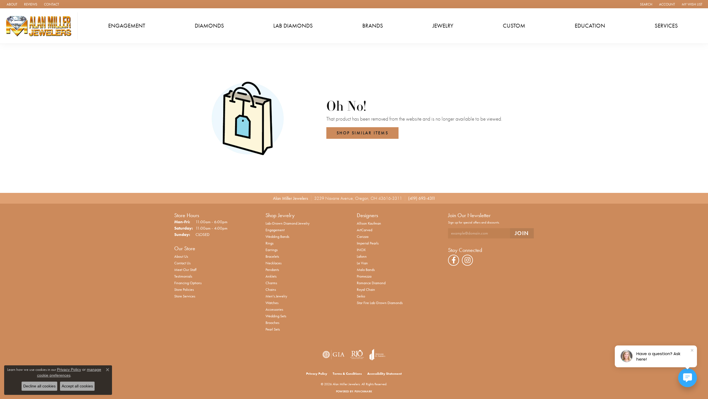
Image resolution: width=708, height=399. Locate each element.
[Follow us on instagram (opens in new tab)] (467, 260)
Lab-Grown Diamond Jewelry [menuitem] (287, 223)
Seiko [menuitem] (361, 296)
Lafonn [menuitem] (362, 256)
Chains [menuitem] (271, 289)
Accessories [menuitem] (274, 309)
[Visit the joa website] (377, 354)
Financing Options (188, 282)
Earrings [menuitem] (272, 249)
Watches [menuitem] (272, 302)
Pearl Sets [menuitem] (273, 329)
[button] (645, 4)
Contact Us (182, 262)
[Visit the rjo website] (357, 354)
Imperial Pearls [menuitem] (368, 243)
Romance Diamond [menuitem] (371, 282)
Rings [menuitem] (270, 243)
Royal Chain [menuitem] (366, 289)
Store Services (184, 296)
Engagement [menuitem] (275, 229)
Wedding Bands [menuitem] (277, 236)
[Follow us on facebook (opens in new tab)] (453, 260)
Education (590, 25)
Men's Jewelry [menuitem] (276, 296)
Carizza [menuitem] (362, 236)
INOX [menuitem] (361, 249)
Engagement (126, 25)
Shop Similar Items (362, 133)
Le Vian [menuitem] (362, 262)
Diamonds (209, 25)
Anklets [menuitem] (271, 276)
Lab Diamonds (293, 25)
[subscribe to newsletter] (522, 233)
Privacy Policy (316, 373)
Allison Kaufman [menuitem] (369, 223)
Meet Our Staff (185, 269)
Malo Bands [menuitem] (366, 269)
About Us (181, 256)
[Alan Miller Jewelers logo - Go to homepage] (40, 25)
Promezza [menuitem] (364, 276)
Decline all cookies (39, 386)
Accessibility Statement (384, 373)
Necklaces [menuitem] (274, 262)
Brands (372, 25)
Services (666, 25)
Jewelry (443, 25)
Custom (514, 25)
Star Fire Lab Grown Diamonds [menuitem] (380, 302)
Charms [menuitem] (271, 282)
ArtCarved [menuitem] (364, 229)
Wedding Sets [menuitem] (276, 315)
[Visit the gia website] (333, 354)
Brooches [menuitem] (272, 322)
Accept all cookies (77, 386)
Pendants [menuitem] (272, 269)
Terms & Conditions (347, 373)
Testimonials (183, 276)
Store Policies (184, 289)
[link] (11, 4)
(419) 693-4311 (421, 198)
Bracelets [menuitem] (272, 256)
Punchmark (363, 391)
